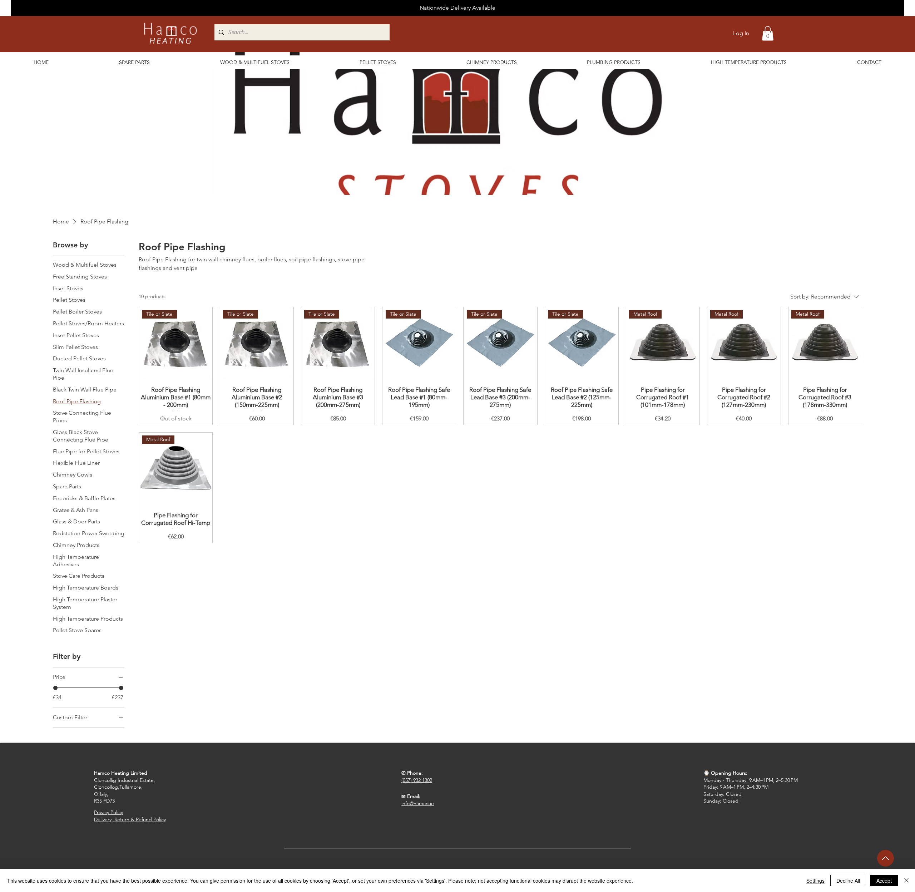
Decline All (848, 880)
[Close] (906, 880)
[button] (768, 33)
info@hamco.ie (417, 803)
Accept (884, 880)
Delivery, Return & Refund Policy (130, 819)
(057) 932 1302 (416, 780)
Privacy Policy (108, 812)
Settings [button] (815, 880)
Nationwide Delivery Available (457, 7)
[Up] (885, 858)
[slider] (55, 688)
